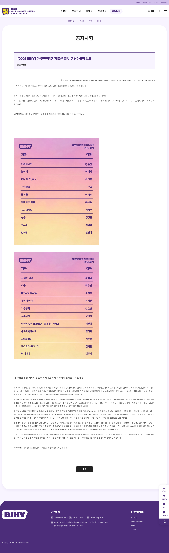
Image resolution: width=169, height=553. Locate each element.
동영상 (98, 21)
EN (152, 11)
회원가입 (134, 525)
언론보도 (81, 21)
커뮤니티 (116, 11)
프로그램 (76, 11)
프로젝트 (102, 11)
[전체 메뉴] (165, 11)
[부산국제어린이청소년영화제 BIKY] (18, 11)
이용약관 (134, 518)
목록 (84, 469)
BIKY (64, 11)
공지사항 (71, 21)
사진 (90, 21)
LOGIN (133, 529)
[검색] (158, 11)
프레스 (138, 3)
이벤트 (89, 11)
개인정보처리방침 (137, 521)
